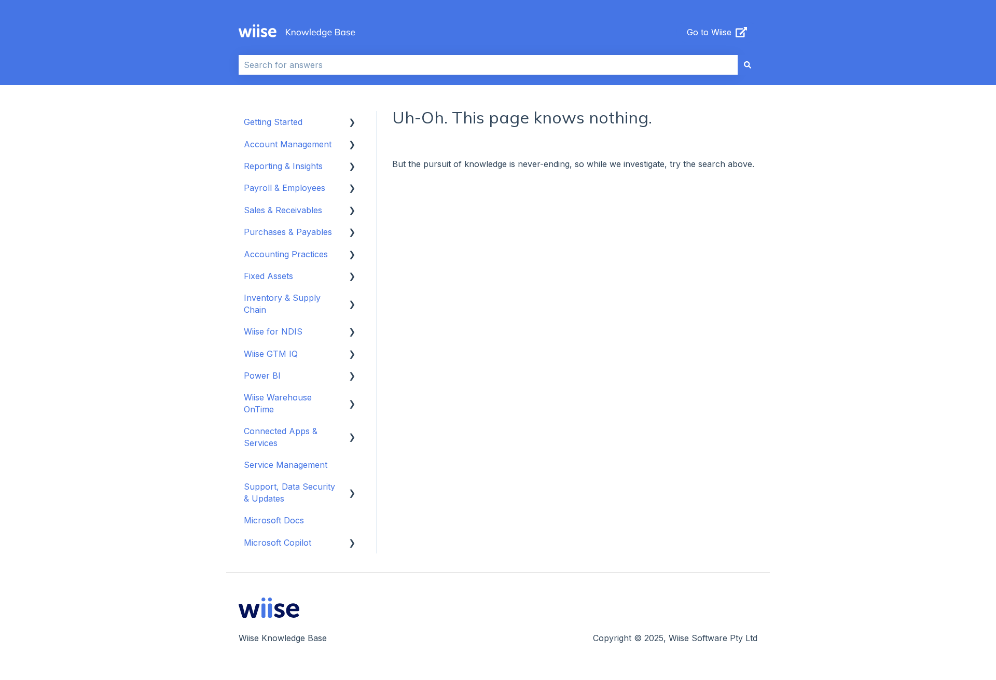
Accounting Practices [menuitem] (286, 254)
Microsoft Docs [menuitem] (274, 520)
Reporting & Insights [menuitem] (283, 166)
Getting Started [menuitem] (273, 122)
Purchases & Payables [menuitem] (288, 232)
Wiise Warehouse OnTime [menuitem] (278, 403)
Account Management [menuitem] (287, 144)
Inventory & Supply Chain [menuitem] (282, 303)
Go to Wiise (709, 32)
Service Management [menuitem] (285, 465)
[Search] (747, 65)
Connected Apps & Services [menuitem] (280, 437)
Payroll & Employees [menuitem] (284, 188)
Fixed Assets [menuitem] (268, 276)
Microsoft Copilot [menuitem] (277, 542)
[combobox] (488, 65)
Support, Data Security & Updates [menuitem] (289, 492)
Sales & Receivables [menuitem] (283, 210)
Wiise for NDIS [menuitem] (273, 331)
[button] (352, 122)
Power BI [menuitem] (262, 375)
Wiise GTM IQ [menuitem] (271, 354)
